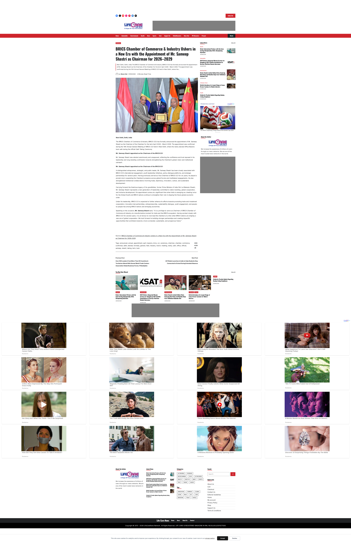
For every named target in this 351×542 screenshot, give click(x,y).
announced (123, 243)
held (147, 246)
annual (130, 243)
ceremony (164, 243)
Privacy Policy (212, 503)
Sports (201, 46)
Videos (192, 482)
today (188, 497)
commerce (186, 243)
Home (209, 497)
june (196, 494)
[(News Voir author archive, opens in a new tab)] (117, 75)
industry (152, 246)
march (158, 246)
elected (130, 246)
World (194, 497)
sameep (118, 248)
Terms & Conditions (214, 510)
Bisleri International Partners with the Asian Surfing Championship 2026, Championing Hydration (212, 50)
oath (174, 246)
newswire (180, 497)
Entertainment (203, 70)
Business (118, 43)
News (194, 479)
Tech (179, 482)
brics (155, 243)
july (191, 494)
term (134, 248)
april (144, 243)
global (197, 491)
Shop (209, 505)
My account (211, 500)
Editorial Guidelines (214, 495)
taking (129, 248)
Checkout (210, 489)
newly (170, 246)
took (138, 248)
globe (179, 494)
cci (159, 243)
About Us (210, 484)
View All (233, 42)
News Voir (124, 74)
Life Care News (163, 520)
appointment (138, 243)
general (142, 246)
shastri (124, 248)
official (184, 246)
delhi (125, 246)
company (189, 491)
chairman (171, 243)
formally (136, 246)
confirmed (119, 246)
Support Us (211, 508)
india (185, 494)
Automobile (202, 58)
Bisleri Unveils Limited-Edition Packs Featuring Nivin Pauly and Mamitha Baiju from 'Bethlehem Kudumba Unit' (212, 74)
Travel (206, 82)
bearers (149, 243)
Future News (198, 476)
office (179, 246)
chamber (178, 243)
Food (190, 476)
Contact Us (211, 492)
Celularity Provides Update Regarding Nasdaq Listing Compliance (212, 96)
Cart (208, 487)
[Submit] (232, 474)
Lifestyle (202, 82)
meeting (164, 246)
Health (201, 92)
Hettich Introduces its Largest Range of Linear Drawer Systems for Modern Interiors (212, 86)
